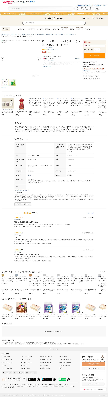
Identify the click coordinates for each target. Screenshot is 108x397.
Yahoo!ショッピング (6, 394)
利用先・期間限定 (51, 60)
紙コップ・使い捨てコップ (52, 34)
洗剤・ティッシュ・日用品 (18, 34)
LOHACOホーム (6, 34)
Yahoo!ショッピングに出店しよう (94, 5)
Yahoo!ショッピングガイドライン (59, 394)
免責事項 (49, 394)
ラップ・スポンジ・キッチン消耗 (35, 34)
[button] (97, 50)
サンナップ (30, 175)
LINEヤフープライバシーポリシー (18, 394)
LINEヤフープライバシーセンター (34, 394)
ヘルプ (104, 5)
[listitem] (11, 356)
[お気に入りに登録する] (37, 75)
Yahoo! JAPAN (81, 5)
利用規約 (44, 394)
